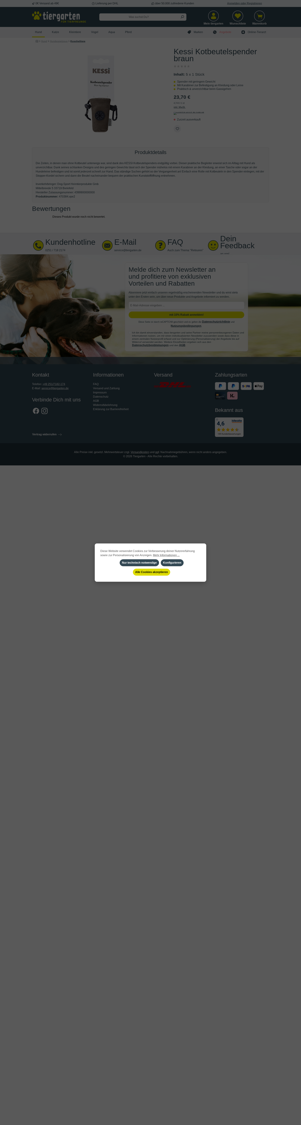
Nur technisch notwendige (139, 562)
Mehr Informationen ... (166, 555)
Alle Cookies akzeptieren (151, 572)
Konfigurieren (172, 562)
